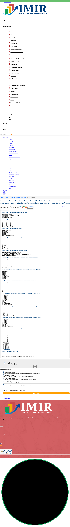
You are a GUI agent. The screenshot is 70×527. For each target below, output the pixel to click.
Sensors (10, 184)
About (4, 432)
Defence (12, 54)
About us (5, 123)
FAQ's (4, 434)
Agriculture (11, 141)
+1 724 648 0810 (5, 443)
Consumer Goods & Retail (16, 52)
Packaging (10, 178)
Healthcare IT (11, 170)
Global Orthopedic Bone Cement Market (18, 197)
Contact (4, 129)
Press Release (5, 190)
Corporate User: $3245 (17, 364)
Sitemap (4, 435)
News (10, 119)
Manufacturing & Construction (17, 85)
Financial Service (12, 164)
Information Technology (16, 81)
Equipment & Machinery (13, 162)
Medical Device (11, 176)
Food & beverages (12, 166)
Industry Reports (7, 26)
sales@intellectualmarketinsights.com (10, 0)
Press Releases (12, 114)
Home (4, 20)
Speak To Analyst (36, 393)
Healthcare (10, 168)
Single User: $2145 (16, 362)
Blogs (4, 191)
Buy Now (35, 366)
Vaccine (12, 105)
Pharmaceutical (11, 180)
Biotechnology (11, 147)
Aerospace (10, 139)
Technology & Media (15, 102)
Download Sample (65, 206)
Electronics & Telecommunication (14, 157)
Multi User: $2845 (16, 363)
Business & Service (12, 149)
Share (31, 206)
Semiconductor (11, 182)
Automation (11, 143)
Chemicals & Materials (13, 151)
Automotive (11, 145)
